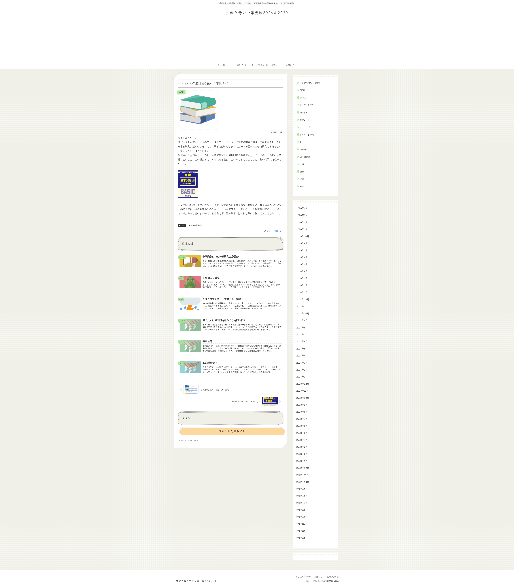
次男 (316, 577)
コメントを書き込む (232, 431)
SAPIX (183, 225)
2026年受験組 (195, 225)
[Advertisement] (257, 41)
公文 (322, 577)
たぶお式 (299, 577)
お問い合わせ (333, 577)
